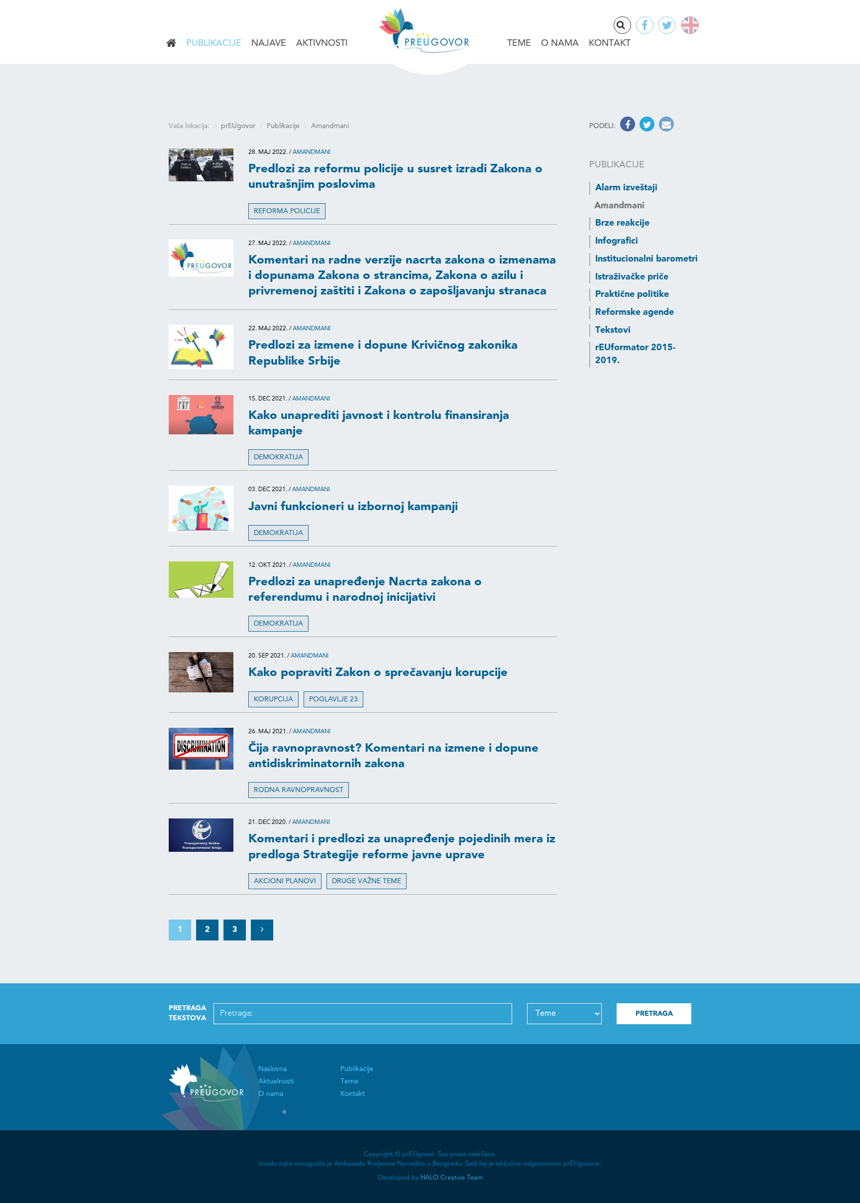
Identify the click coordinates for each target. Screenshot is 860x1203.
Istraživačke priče (631, 276)
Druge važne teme (366, 881)
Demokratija (278, 457)
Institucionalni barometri (646, 259)
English (688, 25)
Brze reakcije (622, 223)
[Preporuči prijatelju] (665, 126)
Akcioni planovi (285, 881)
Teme (519, 43)
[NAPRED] (262, 930)
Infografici (616, 241)
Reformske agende (634, 312)
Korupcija (273, 699)
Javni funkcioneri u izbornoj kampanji (353, 507)
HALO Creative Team (452, 1178)
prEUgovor (238, 126)
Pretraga (630, 25)
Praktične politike (632, 294)
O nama (560, 43)
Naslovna (171, 44)
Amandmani (311, 152)
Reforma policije (287, 211)
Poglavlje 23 (333, 699)
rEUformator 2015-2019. (635, 354)
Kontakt (610, 43)
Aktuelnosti (276, 1081)
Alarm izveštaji (626, 187)
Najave (268, 43)
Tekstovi (613, 330)
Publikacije (213, 43)
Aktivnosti (322, 43)
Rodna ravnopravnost (298, 790)
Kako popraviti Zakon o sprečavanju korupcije (378, 673)
